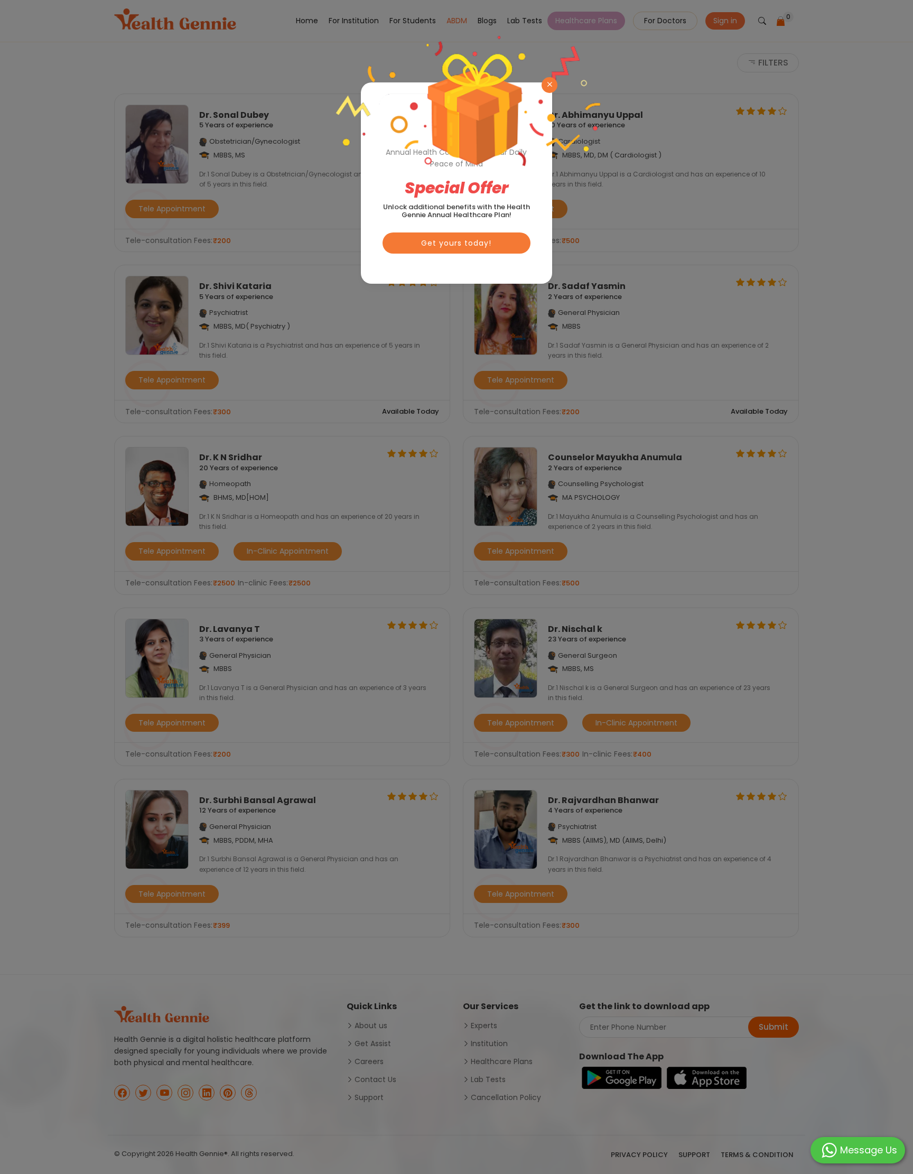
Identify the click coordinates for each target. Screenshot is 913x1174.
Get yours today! (456, 243)
